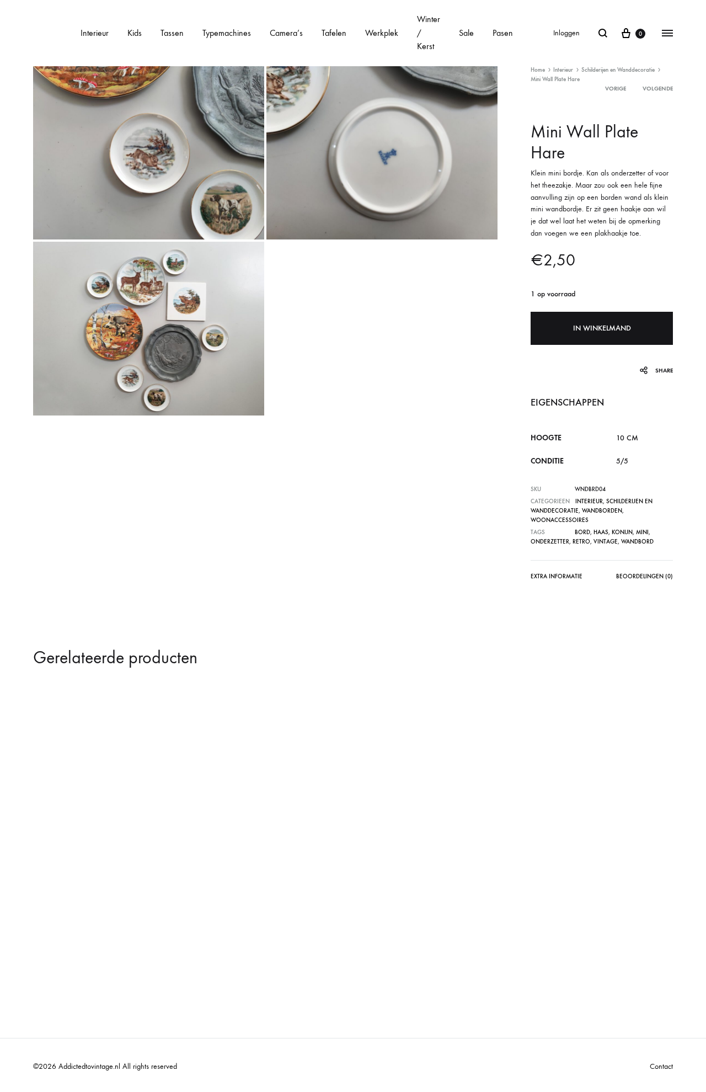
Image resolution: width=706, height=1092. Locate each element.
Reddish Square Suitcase (405, 930)
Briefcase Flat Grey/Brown (90, 930)
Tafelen (334, 33)
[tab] (556, 578)
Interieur (95, 33)
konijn (622, 532)
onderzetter (550, 541)
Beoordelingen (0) (644, 576)
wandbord (637, 541)
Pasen (503, 33)
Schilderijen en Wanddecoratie (618, 69)
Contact (661, 1066)
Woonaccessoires (560, 520)
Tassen (172, 33)
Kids (134, 33)
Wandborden (602, 510)
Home (538, 69)
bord (582, 532)
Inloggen (566, 33)
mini (642, 532)
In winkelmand (602, 328)
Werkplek (381, 33)
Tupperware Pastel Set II (565, 930)
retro (581, 541)
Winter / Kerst (428, 33)
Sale (466, 33)
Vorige (615, 88)
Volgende (658, 88)
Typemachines (226, 33)
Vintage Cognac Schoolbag (251, 930)
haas (600, 532)
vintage (605, 541)
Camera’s (286, 33)
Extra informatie (556, 576)
